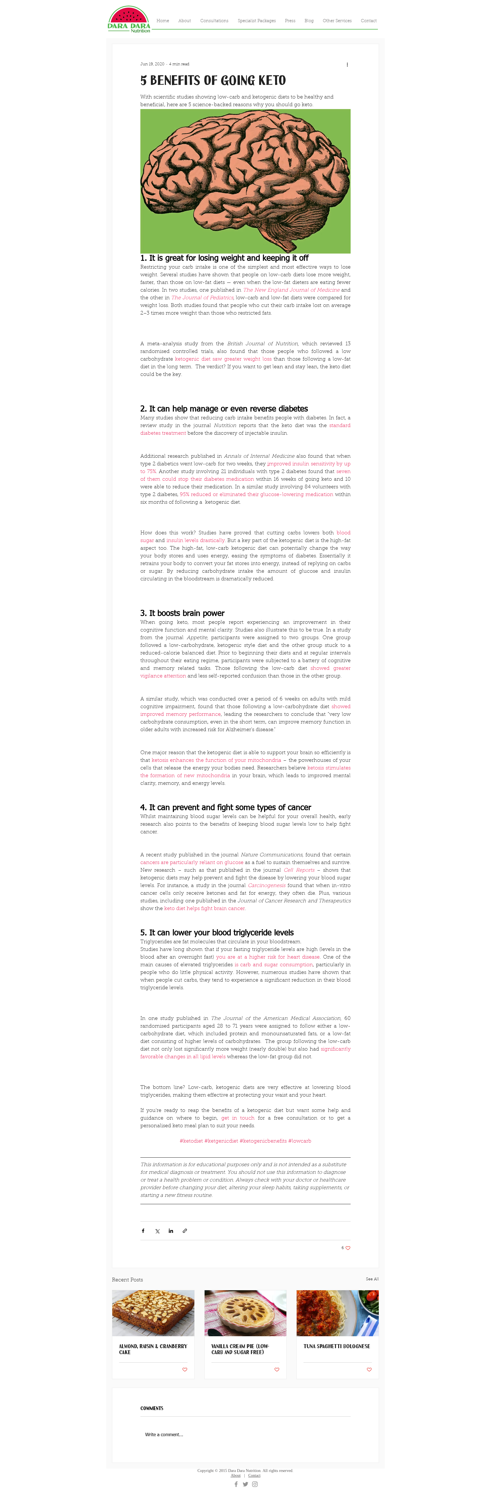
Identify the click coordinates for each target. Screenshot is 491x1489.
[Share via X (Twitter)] (157, 1230)
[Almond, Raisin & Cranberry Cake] (153, 1313)
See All (372, 1279)
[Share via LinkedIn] (171, 1230)
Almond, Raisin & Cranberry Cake (153, 1349)
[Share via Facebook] (143, 1230)
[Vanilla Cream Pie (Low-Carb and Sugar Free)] (246, 1313)
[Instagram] (255, 1484)
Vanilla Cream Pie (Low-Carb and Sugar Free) (240, 1349)
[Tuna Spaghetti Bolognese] (338, 1313)
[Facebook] (236, 1484)
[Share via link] (185, 1230)
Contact (254, 1475)
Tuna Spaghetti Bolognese (336, 1346)
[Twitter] (245, 1484)
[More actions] (347, 64)
